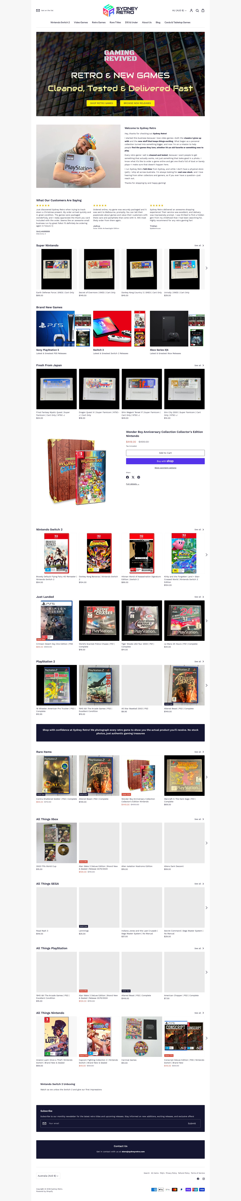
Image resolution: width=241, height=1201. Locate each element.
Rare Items (44, 752)
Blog (158, 22)
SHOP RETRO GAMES (101, 103)
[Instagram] (203, 1179)
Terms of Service (198, 1173)
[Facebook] (198, 1179)
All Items (155, 1173)
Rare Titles (115, 22)
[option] (120, 74)
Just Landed (45, 596)
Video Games (81, 22)
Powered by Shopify (44, 1191)
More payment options (165, 468)
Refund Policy (184, 1173)
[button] (34, 268)
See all (198, 245)
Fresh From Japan (49, 365)
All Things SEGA (47, 883)
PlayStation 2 (45, 661)
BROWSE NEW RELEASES (137, 103)
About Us (147, 22)
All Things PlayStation (51, 948)
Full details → (132, 484)
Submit (192, 1123)
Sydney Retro (56, 1189)
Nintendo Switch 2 (60, 22)
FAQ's (162, 1173)
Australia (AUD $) (47, 1175)
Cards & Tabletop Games (177, 22)
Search (147, 1173)
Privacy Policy (171, 1173)
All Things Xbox (47, 819)
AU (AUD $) (178, 10)
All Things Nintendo (50, 1013)
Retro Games (99, 22)
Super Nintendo (47, 245)
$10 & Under (131, 22)
